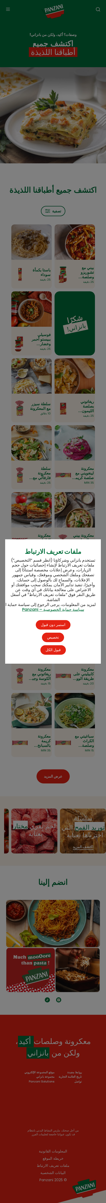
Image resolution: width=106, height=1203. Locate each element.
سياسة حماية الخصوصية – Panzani (53, 609)
